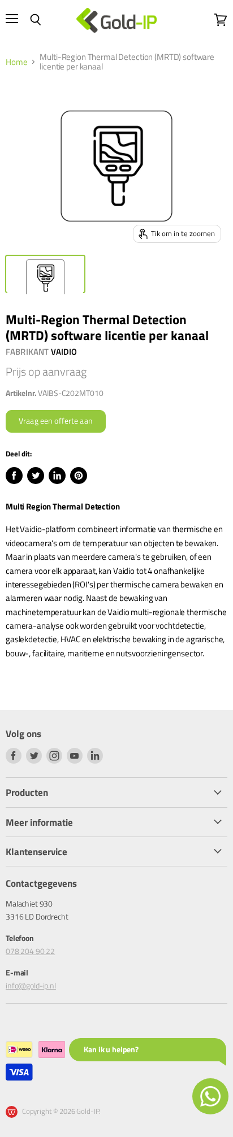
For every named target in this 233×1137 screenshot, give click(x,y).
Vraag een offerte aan (56, 420)
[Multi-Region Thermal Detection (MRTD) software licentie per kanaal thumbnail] (45, 274)
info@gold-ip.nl (31, 985)
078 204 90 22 (30, 951)
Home (16, 62)
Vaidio (64, 351)
